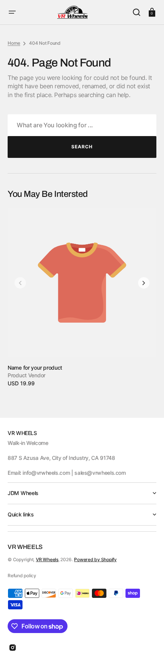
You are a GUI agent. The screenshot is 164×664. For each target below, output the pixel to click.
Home (14, 43)
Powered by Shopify (95, 559)
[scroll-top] (147, 647)
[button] (12, 12)
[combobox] (82, 125)
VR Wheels (47, 559)
